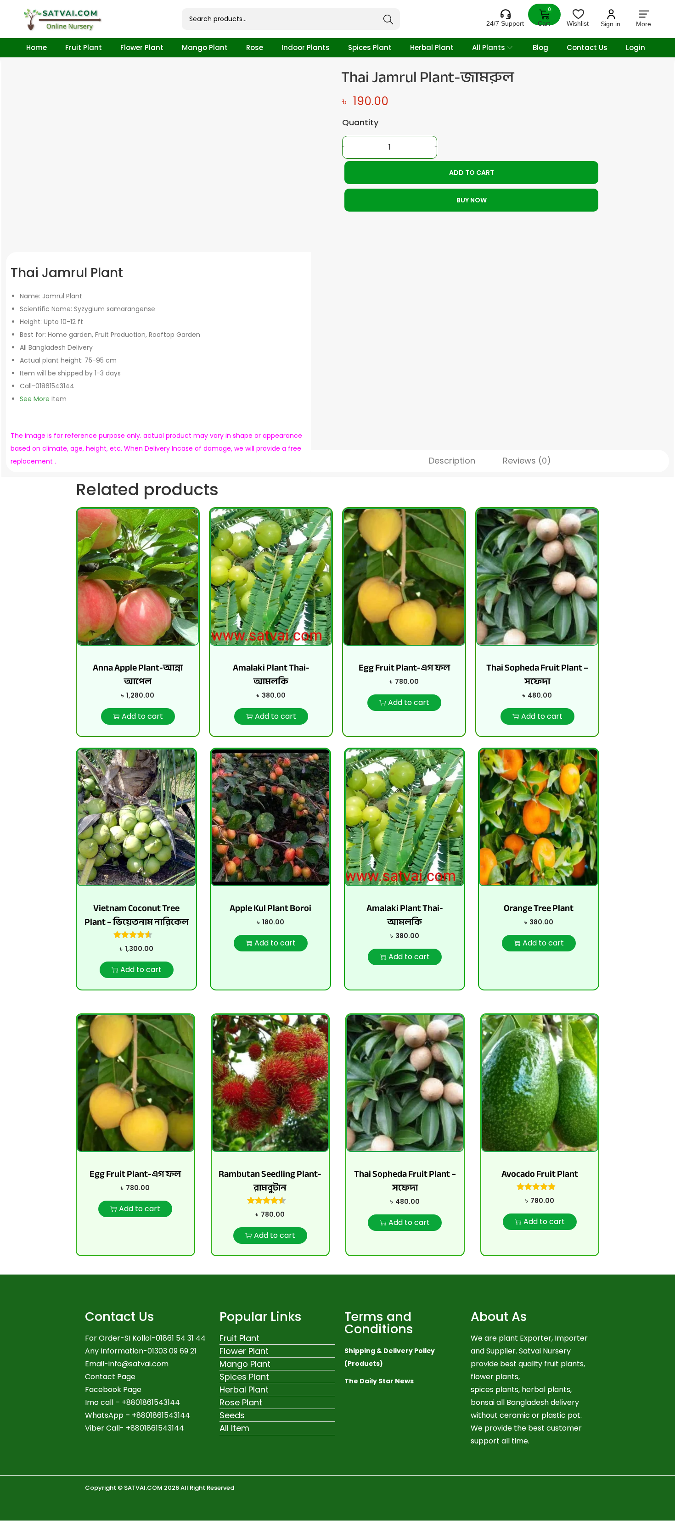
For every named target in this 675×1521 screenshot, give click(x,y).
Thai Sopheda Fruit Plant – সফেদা (537, 674)
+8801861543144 (161, 1415)
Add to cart (471, 172)
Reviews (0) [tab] (527, 460)
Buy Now (471, 200)
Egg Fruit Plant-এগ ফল (404, 667)
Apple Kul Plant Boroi (270, 908)
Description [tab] (452, 460)
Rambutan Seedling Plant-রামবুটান (270, 1180)
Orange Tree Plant (539, 908)
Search (388, 19)
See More (35, 398)
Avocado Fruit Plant (539, 1173)
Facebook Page (113, 1389)
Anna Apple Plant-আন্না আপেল (138, 674)
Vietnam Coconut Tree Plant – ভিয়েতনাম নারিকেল (136, 915)
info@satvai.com (138, 1364)
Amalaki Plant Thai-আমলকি (271, 674)
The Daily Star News (379, 1381)
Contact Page (110, 1376)
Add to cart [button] (142, 716)
